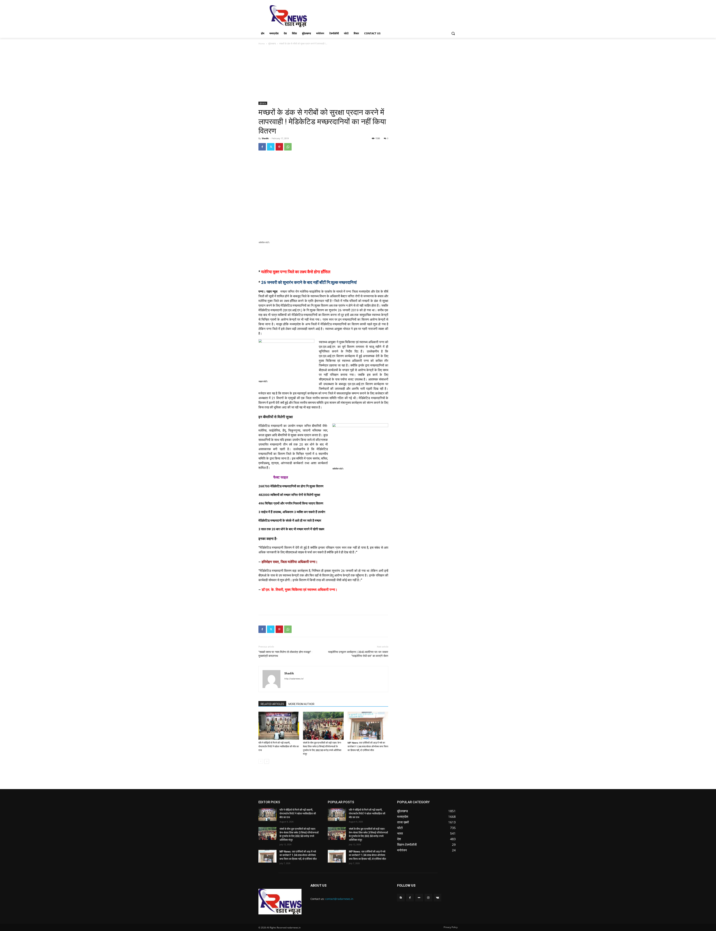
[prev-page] (260, 761)
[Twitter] (270, 147)
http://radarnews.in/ (294, 678)
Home (261, 43)
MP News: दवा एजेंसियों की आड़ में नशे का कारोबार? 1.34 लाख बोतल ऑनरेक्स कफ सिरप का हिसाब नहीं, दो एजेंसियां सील (368, 746)
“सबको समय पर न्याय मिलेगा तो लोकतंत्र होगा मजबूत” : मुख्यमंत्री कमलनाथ (285, 654)
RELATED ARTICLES (272, 704)
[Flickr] (419, 897)
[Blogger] (400, 897)
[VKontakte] (437, 897)
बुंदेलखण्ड (272, 43)
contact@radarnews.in (339, 899)
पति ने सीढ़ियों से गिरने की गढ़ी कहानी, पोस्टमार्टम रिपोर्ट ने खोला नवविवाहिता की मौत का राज (278, 746)
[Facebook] (262, 147)
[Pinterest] (279, 147)
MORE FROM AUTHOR (301, 704)
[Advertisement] (386, 15)
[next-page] (266, 761)
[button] (453, 33)
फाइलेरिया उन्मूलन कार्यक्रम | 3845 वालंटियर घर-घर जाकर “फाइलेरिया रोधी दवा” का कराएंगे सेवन (358, 654)
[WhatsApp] (288, 147)
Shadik (265, 138)
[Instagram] (428, 897)
